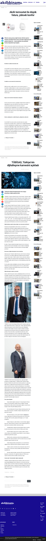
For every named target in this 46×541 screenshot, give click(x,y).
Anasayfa (2, 7)
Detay (35, 539)
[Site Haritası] (14, 508)
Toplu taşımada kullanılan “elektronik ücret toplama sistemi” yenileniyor (40, 64)
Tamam (39, 539)
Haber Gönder (13, 515)
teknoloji (27, 245)
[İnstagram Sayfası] (5, 508)
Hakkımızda (3, 512)
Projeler (2, 532)
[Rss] (11, 508)
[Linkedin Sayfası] (9, 508)
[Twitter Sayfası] (3, 508)
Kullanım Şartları (13, 512)
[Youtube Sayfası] (7, 508)
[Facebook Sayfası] (1, 508)
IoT (34, 2)
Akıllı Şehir (30, 2)
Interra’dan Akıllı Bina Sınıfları (39, 130)
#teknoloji (12, 472)
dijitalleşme (6, 233)
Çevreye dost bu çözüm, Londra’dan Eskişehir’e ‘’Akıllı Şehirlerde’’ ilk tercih (40, 29)
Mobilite (37, 2)
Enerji (6, 157)
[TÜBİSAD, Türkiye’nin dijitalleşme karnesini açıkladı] (16, 180)
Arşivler (43, 513)
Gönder (29, 143)
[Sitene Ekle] (16, 508)
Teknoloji (2, 530)
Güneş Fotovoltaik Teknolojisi (39, 98)
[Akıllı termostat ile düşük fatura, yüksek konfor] (16, 28)
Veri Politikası (3, 515)
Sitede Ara (14, 524)
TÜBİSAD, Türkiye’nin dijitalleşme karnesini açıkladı (39, 73)
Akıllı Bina (25, 2)
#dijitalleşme (7, 472)
